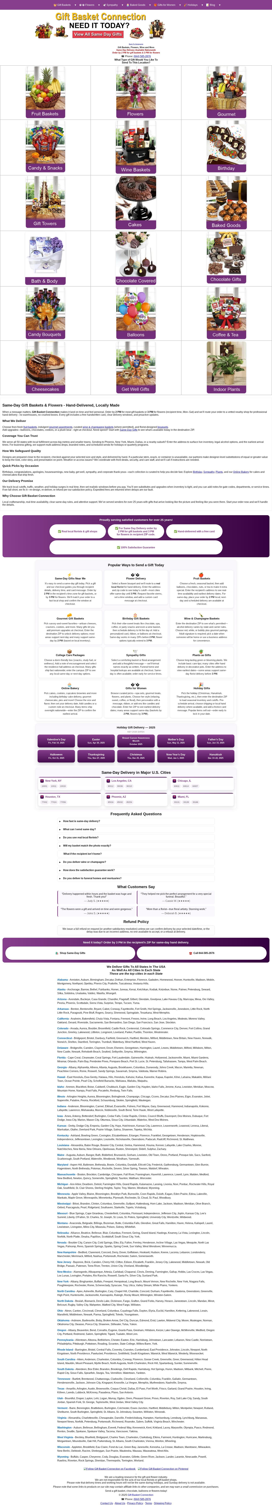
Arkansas (63, 1009)
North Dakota (65, 1301)
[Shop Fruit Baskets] (45, 92)
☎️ (201, 953)
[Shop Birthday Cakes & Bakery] (136, 202)
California (63, 1018)
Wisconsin (63, 1447)
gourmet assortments (60, 427)
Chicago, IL (184, 780)
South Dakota (65, 1369)
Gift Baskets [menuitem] (62, 5)
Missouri (62, 1213)
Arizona (62, 999)
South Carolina (66, 1359)
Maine (60, 1155)
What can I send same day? (77, 829)
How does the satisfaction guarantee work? (87, 870)
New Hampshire (66, 1252)
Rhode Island (65, 1349)
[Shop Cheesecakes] (45, 367)
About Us (120, 1503)
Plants (219, 472)
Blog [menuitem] (210, 5)
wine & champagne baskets (98, 427)
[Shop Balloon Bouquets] (136, 313)
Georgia (62, 1067)
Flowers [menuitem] (86, 5)
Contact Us (106, 1503)
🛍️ (70, 953)
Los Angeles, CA (122, 780)
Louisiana (63, 1145)
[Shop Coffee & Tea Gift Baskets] (226, 313)
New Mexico (64, 1271)
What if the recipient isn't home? (82, 853)
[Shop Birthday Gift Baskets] (226, 146)
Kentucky (63, 1135)
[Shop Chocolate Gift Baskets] (226, 257)
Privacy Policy (135, 1503)
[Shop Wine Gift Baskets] (136, 147)
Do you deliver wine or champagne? (82, 862)
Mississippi (64, 1203)
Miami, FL (183, 796)
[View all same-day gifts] (100, 25)
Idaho (60, 1086)
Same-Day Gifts (128, 430)
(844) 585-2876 (142, 56)
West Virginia (65, 1437)
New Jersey (64, 1262)
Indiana (61, 1106)
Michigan (62, 1184)
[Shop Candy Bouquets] (45, 313)
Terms (148, 1503)
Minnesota (63, 1194)
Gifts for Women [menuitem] (164, 5)
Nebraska (63, 1233)
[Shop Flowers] (136, 92)
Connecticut (64, 1038)
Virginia (61, 1417)
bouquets (163, 427)
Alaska (61, 989)
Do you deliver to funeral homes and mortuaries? (90, 878)
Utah (60, 1398)
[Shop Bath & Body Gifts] (45, 258)
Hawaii (61, 1077)
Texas (60, 1388)
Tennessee (63, 1379)
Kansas (61, 1125)
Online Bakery (241, 472)
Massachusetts (66, 1174)
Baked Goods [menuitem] (135, 5)
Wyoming (63, 1456)
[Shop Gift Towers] (45, 202)
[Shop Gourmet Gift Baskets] (226, 92)
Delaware (62, 1048)
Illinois (61, 1096)
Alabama (62, 979)
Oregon (61, 1330)
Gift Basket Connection (140, 1495)
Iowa (60, 1116)
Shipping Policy (163, 1503)
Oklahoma (63, 1320)
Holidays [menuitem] (191, 5)
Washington (64, 1427)
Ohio (60, 1310)
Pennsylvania (65, 1340)
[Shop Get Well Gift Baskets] (136, 367)
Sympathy (208, 472)
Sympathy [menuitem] (110, 5)
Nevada (61, 1242)
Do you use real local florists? (79, 837)
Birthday (197, 472)
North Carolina (66, 1291)
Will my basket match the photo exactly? (85, 845)
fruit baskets (30, 427)
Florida (61, 1057)
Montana (62, 1223)
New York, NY (53, 780)
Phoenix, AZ (119, 796)
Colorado (62, 1028)
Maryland (62, 1164)
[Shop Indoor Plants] (226, 367)
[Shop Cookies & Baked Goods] (226, 202)
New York (63, 1281)
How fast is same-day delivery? (79, 821)
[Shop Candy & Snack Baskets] (45, 146)
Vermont (62, 1408)
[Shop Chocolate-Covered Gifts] (136, 258)
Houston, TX (52, 796)
